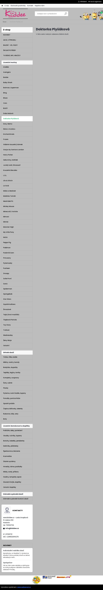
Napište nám (39, 6)
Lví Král (6, 186)
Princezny (7, 258)
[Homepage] (2, 6)
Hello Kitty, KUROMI (10, 160)
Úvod (4, 22)
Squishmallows (9, 304)
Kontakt (30, 6)
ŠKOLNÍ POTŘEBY (9, 50)
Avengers (7, 72)
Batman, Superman (11, 88)
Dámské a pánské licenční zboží (15, 499)
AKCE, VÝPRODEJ (9, 40)
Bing (5, 93)
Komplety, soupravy (11, 378)
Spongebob (7, 294)
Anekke (6, 67)
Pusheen (6, 268)
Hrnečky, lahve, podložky (12, 467)
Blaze (5, 98)
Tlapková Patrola (10, 320)
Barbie (5, 77)
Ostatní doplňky (9, 487)
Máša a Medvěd (9, 191)
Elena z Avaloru (9, 129)
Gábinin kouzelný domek (13, 144)
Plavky (5, 388)
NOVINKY (6, 35)
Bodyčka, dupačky (10, 367)
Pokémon (6, 248)
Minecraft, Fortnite (10, 211)
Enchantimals (8, 134)
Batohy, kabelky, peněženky (13, 441)
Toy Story (7, 325)
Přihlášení (83, 2)
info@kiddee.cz (12, 528)
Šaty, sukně (7, 383)
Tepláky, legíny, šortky (11, 372)
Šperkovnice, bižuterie (11, 451)
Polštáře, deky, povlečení (12, 430)
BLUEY (5, 108)
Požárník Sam (8, 253)
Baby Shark (7, 82)
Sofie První (7, 279)
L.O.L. (5, 175)
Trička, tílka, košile (10, 357)
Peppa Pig (7, 242)
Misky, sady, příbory (11, 472)
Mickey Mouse (8, 206)
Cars (5, 103)
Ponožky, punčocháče (11, 398)
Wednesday (8, 335)
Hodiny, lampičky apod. (12, 477)
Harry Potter (8, 155)
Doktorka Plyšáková (11, 119)
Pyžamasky (7, 263)
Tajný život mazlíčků (11, 315)
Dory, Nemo (7, 124)
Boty (5, 419)
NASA (5, 237)
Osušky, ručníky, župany (12, 436)
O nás (7, 6)
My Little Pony (8, 232)
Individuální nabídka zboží (13, 550)
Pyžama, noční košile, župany (14, 393)
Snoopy (6, 273)
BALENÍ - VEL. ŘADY (10, 45)
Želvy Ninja (7, 340)
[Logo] (15, 14)
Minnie (5, 222)
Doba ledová (8, 113)
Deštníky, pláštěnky (10, 446)
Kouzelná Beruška (10, 170)
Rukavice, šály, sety (10, 414)
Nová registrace (95, 2)
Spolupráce (7, 563)
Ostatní (6, 345)
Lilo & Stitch (8, 181)
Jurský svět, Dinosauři (11, 165)
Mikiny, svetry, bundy (11, 362)
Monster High (8, 227)
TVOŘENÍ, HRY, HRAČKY (11, 55)
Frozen (5, 139)
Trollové (6, 330)
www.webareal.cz (24, 587)
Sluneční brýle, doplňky (12, 482)
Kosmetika (7, 456)
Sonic (5, 284)
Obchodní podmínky (18, 6)
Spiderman (7, 289)
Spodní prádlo (8, 403)
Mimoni (6, 217)
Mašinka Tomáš (9, 196)
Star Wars (7, 299)
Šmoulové (7, 309)
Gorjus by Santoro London (13, 150)
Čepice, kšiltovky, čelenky (13, 409)
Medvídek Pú (8, 201)
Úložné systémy (9, 461)
